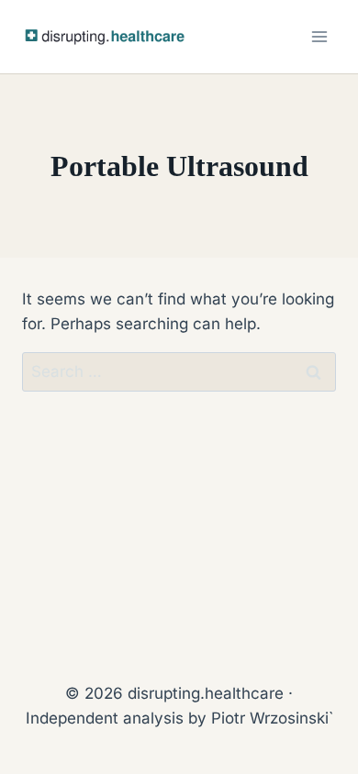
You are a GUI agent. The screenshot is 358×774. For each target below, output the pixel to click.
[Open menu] (319, 36)
